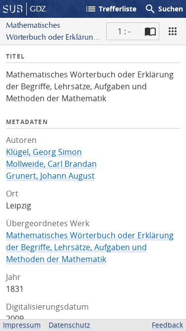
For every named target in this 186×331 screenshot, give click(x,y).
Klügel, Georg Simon (44, 151)
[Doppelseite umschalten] (150, 31)
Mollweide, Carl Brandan (51, 163)
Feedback (167, 325)
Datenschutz (69, 325)
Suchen (163, 9)
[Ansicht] (172, 31)
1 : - (124, 31)
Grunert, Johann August (50, 175)
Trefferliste (110, 9)
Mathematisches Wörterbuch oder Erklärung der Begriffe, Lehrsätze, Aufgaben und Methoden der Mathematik (90, 247)
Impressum (22, 325)
